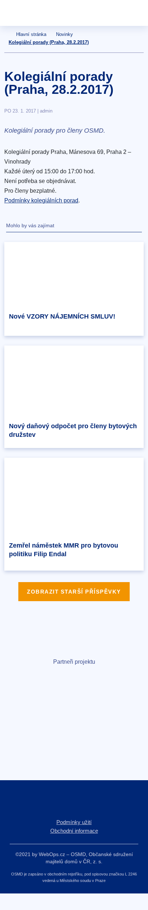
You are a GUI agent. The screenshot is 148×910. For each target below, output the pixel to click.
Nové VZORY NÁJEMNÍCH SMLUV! (62, 316)
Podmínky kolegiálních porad (41, 200)
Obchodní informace (74, 831)
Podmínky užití (74, 822)
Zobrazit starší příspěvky (74, 592)
